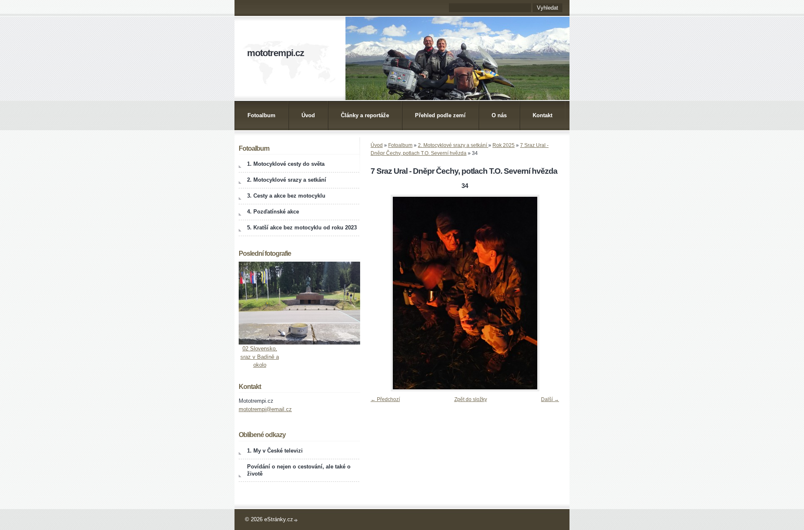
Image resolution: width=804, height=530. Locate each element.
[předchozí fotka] (380, 293)
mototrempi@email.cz (265, 409)
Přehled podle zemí (440, 115)
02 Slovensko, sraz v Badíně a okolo (259, 356)
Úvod (308, 115)
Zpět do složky (470, 399)
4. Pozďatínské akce (273, 211)
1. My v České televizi (275, 451)
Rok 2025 (503, 145)
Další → (550, 399)
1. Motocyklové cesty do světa (286, 164)
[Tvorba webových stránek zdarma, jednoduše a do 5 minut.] (296, 520)
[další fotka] (549, 293)
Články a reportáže (365, 115)
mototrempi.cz (275, 53)
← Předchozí (385, 399)
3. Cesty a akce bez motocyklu (286, 196)
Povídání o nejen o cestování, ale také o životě (298, 470)
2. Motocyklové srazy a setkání (453, 145)
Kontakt (542, 115)
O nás (499, 115)
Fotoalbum (261, 115)
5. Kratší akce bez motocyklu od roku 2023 (302, 227)
